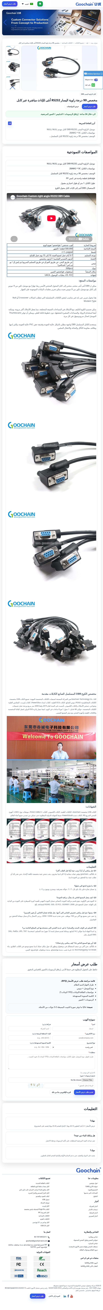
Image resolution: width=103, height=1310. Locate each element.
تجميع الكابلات (79, 43)
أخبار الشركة (93, 1206)
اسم (93, 1024)
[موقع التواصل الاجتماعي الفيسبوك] (68, 1296)
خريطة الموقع (96, 1290)
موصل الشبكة (45, 1203)
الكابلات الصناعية (67, 43)
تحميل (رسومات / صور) (87, 1076)
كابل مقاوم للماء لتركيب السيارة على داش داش (34, 1190)
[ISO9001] (16, 1276)
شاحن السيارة (93, 1243)
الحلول (95, 1196)
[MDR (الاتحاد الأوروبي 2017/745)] (16, 1270)
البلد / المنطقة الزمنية (41, 1034)
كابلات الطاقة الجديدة (42, 1183)
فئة (87, 43)
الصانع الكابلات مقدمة (53, 693)
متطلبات (92, 1052)
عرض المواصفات (73, 106)
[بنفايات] (39, 1258)
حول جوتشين (93, 1183)
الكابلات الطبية (44, 1219)
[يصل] (39, 1270)
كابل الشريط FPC (43, 1212)
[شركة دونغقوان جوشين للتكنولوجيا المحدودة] (88, 4)
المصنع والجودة (92, 1190)
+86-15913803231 (40, 1237)
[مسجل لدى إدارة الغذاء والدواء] (16, 1258)
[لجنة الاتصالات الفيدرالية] (16, 1264)
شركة (46, 1024)
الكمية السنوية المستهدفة (40, 1043)
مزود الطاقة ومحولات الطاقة (88, 1250)
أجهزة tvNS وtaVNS (91, 1263)
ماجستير (88, 1290)
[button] (54, 32)
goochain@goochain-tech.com (36, 1241)
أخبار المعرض (93, 1216)
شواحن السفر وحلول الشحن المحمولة (85, 1240)
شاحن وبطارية (93, 1237)
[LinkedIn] (64, 1296)
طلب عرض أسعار (10, 4)
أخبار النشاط (93, 1213)
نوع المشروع (91, 1043)
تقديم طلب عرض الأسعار (84, 1092)
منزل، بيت (94, 43)
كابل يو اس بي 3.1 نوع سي (41, 1222)
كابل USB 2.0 (45, 1225)
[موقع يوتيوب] (71, 1296)
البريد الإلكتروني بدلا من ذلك (61, 1092)
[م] (39, 1264)
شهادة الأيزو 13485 (91, 1186)
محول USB (45, 1199)
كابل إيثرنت (45, 1206)
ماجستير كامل (79, 1290)
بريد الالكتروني (90, 1034)
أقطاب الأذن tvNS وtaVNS (89, 1266)
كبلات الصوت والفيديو (42, 1196)
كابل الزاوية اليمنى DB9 (88, 94)
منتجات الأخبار (93, 1209)
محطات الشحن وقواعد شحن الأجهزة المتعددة (83, 1247)
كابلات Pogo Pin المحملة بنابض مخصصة (36, 1209)
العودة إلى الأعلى (54, 1296)
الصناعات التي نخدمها (90, 1193)
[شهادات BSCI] (39, 1276)
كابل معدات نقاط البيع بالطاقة (40, 1186)
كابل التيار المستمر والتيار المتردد (38, 1193)
